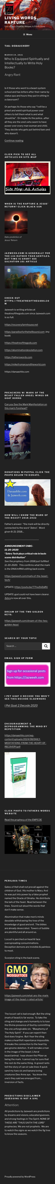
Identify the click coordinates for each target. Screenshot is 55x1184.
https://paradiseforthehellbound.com (25, 331)
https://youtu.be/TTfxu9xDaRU (31, 587)
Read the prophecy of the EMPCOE (23, 819)
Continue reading (14, 140)
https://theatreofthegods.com (21, 342)
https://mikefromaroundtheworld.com (25, 364)
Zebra (8, 598)
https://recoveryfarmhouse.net (21, 324)
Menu (29, 34)
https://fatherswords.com (18, 357)
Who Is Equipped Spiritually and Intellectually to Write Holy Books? (26, 63)
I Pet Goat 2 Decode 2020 (21, 705)
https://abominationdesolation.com (24, 350)
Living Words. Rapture (21, 20)
